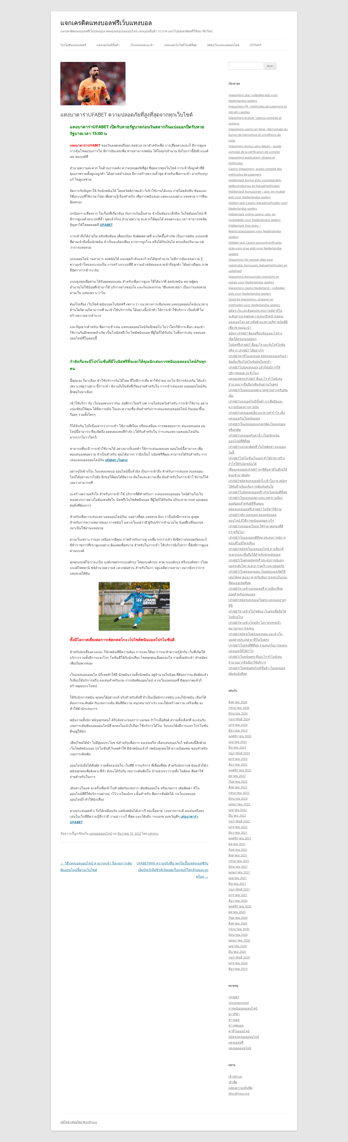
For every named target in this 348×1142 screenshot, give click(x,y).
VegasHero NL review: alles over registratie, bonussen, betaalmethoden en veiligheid (257, 265)
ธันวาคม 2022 (237, 764)
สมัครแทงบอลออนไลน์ (243, 1037)
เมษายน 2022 (237, 810)
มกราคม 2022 (237, 827)
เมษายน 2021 (237, 878)
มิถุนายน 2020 (238, 935)
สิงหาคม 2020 (237, 923)
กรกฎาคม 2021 (238, 861)
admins (153, 833)
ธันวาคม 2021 (237, 832)
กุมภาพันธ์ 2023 (239, 753)
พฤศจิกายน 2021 (239, 838)
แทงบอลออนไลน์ (100, 833)
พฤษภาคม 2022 (239, 804)
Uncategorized (238, 1003)
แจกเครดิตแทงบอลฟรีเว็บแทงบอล (106, 22)
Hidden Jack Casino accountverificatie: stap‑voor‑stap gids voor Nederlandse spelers (255, 248)
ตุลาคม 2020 (236, 912)
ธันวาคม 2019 (237, 969)
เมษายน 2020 (237, 946)
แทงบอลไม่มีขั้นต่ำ (108, 45)
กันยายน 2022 (237, 781)
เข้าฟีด (232, 1082)
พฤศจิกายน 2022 (239, 770)
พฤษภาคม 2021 (239, 872)
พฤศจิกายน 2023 (239, 736)
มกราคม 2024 (237, 725)
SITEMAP (255, 45)
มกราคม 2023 (237, 759)
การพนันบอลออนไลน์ (242, 1008)
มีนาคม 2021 (237, 883)
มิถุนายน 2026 (238, 713)
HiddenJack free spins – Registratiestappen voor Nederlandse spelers (254, 231)
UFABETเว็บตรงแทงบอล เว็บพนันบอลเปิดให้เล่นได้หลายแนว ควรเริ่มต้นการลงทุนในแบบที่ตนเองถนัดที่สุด (257, 577)
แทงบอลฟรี (235, 1042)
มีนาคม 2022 (237, 815)
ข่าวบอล (234, 1020)
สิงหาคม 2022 (237, 787)
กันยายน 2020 (237, 918)
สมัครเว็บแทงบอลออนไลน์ (223, 45)
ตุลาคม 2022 (236, 776)
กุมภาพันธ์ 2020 (239, 957)
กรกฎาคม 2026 (238, 708)
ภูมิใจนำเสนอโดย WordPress (78, 1122)
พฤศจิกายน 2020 (239, 906)
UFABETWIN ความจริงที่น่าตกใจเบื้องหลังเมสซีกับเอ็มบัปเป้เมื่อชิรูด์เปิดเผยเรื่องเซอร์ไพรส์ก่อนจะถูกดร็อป (172, 870)
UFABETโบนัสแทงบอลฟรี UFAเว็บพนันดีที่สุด (257, 492)
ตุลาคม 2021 (236, 844)
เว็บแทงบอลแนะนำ (142, 45)
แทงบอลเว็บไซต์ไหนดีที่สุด (180, 45)
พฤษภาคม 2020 (239, 940)
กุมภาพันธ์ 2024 (239, 719)
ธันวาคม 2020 (237, 901)
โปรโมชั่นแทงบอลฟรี (73, 45)
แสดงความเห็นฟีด (240, 1088)
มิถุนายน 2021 (238, 866)
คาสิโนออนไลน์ (239, 1031)
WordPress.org (238, 1093)
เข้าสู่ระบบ (235, 1076)
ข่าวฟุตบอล (236, 1025)
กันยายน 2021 (237, 849)
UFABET (233, 997)
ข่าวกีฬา (234, 1014)
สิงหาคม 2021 (237, 855)
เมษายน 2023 (237, 742)
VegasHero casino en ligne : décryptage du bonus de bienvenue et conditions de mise (258, 135)
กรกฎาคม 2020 (238, 929)
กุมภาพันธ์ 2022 (239, 821)
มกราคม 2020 (237, 963)
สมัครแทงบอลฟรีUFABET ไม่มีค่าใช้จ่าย (254, 509)
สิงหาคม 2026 (237, 702)
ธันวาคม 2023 (237, 730)
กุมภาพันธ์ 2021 (239, 889)
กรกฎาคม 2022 (238, 793)
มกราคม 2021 (237, 895)
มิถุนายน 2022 (238, 798)
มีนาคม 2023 (237, 747)
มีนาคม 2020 (237, 952)
